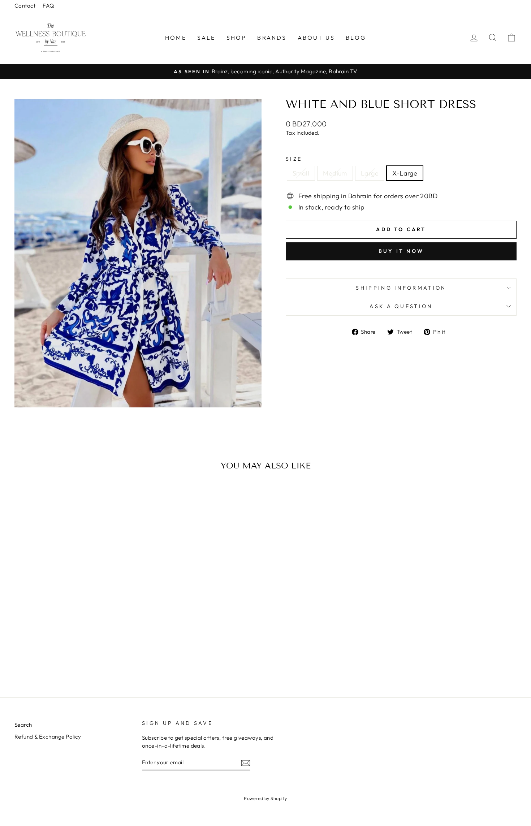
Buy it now (401, 251)
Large (370, 173)
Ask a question (401, 306)
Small (301, 173)
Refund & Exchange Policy (47, 736)
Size (294, 159)
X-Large (404, 173)
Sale (206, 37)
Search (23, 724)
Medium (335, 173)
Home (175, 37)
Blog (356, 37)
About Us (316, 37)
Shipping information (401, 288)
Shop (236, 37)
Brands (271, 37)
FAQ (48, 5)
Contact (24, 5)
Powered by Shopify (265, 798)
